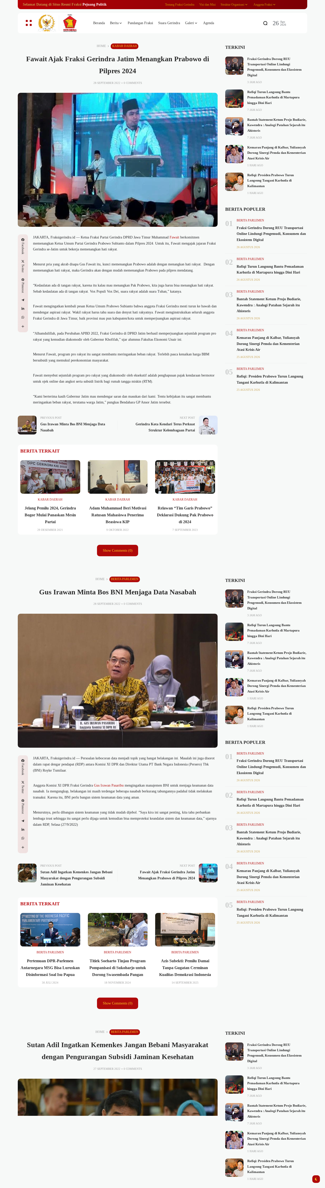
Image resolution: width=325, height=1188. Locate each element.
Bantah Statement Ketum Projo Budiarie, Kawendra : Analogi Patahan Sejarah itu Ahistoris (276, 125)
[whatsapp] (22, 317)
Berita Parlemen (250, 220)
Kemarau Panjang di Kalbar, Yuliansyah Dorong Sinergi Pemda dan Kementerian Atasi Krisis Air (276, 153)
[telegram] (22, 300)
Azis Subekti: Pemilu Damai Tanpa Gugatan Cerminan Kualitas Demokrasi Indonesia (185, 968)
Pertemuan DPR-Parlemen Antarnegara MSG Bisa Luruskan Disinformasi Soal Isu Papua (50, 968)
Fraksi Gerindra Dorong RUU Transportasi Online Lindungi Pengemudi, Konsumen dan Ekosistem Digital (271, 234)
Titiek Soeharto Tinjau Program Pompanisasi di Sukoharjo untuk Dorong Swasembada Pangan (117, 968)
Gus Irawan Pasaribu (108, 785)
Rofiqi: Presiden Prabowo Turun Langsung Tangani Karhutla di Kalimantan (270, 180)
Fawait (175, 237)
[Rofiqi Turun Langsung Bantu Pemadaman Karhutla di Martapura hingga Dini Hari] (234, 98)
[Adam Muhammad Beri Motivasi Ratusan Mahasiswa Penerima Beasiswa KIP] (118, 477)
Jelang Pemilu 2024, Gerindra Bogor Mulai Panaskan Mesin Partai (50, 515)
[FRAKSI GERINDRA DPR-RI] (61, 23)
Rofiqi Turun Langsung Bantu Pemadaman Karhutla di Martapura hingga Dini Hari (273, 97)
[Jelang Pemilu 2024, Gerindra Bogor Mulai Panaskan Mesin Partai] (50, 477)
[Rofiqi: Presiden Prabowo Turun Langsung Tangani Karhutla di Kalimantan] (234, 182)
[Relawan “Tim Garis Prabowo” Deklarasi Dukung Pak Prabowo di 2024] (185, 477)
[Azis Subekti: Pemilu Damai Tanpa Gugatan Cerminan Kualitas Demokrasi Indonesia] (185, 929)
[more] (23, 326)
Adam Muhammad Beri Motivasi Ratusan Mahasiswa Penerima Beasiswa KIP (117, 515)
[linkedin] (22, 308)
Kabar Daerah (124, 46)
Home (101, 46)
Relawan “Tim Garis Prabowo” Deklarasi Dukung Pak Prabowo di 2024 (185, 515)
